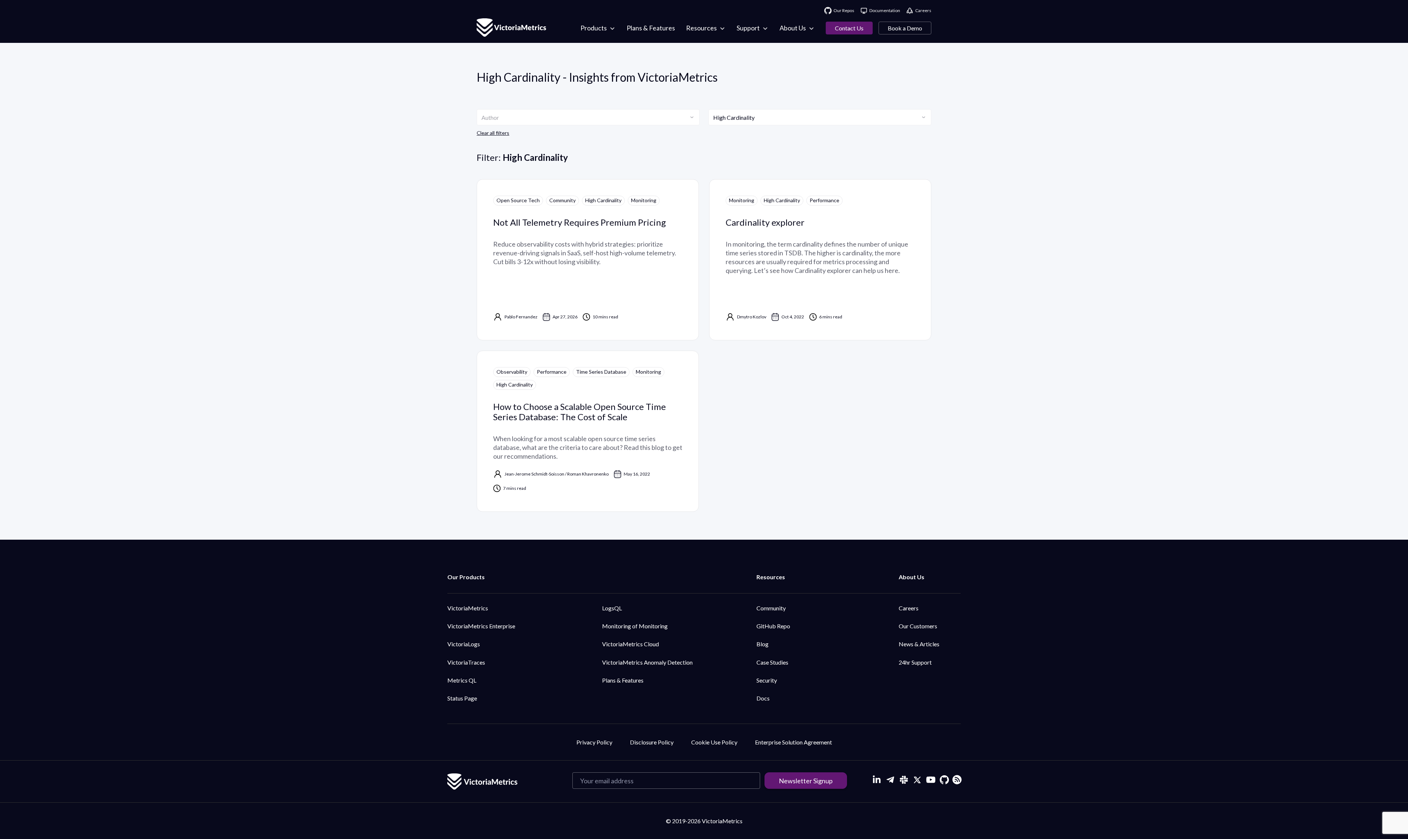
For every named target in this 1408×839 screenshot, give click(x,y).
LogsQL (612, 608)
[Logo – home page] (511, 28)
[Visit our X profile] (917, 779)
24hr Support (915, 662)
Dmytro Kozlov (751, 316)
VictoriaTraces (466, 662)
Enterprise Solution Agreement (793, 742)
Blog (762, 643)
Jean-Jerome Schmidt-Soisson (534, 474)
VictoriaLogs (463, 643)
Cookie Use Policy (714, 742)
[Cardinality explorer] (820, 260)
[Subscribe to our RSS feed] (956, 778)
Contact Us (849, 28)
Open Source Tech (518, 200)
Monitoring (643, 200)
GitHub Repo (773, 625)
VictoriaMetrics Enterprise (481, 625)
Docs (763, 698)
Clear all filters (493, 133)
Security (766, 680)
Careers (908, 608)
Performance (824, 200)
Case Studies (772, 662)
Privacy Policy (594, 742)
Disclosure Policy (652, 742)
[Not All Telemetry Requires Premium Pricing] (587, 260)
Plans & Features (623, 680)
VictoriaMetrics (467, 608)
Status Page (462, 698)
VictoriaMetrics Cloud (630, 643)
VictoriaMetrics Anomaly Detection (647, 662)
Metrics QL (461, 680)
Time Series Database (601, 372)
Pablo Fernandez (521, 316)
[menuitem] (598, 28)
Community (562, 200)
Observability (511, 372)
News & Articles (919, 643)
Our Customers (918, 625)
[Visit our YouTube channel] (930, 779)
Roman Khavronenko (588, 474)
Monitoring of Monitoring (635, 625)
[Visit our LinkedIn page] (876, 779)
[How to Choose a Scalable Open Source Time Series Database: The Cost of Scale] (587, 431)
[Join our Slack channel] (903, 779)
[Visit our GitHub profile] (944, 779)
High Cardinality (603, 200)
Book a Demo (905, 28)
